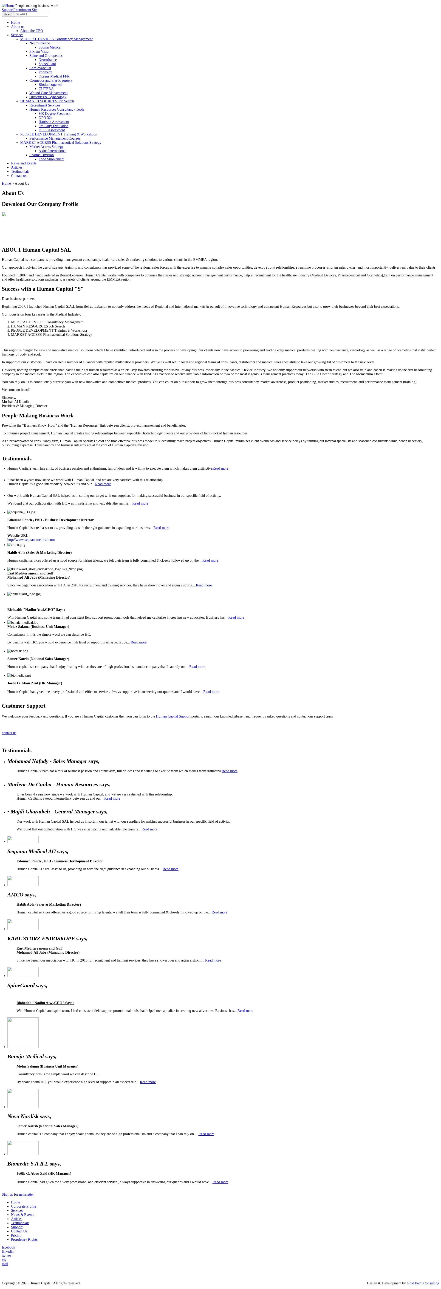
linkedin (8, 1251)
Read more (220, 468)
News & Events (22, 1215)
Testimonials (20, 171)
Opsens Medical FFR (54, 76)
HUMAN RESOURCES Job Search (47, 101)
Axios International (52, 151)
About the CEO (31, 31)
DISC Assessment (52, 130)
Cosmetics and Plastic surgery (51, 80)
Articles (16, 167)
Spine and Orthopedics (45, 55)
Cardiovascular (40, 68)
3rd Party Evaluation (53, 126)
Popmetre (45, 72)
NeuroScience (39, 43)
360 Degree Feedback (55, 113)
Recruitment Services (44, 105)
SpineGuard (47, 64)
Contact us (18, 176)
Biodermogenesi (50, 84)
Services (17, 35)
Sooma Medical (50, 47)
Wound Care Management (48, 93)
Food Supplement (51, 159)
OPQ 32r (45, 118)
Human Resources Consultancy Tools (56, 109)
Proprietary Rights (24, 1239)
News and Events (24, 163)
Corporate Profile (23, 1206)
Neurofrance (48, 60)
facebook (8, 1247)
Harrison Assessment (54, 122)
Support (7, 10)
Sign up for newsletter (18, 1194)
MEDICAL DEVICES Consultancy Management (56, 39)
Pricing (16, 1235)
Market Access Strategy (46, 147)
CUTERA (46, 89)
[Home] (8, 6)
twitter (6, 1255)
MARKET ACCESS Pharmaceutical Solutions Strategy (60, 142)
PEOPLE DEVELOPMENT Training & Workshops (58, 134)
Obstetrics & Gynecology (47, 97)
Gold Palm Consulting (423, 1283)
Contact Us (19, 1231)
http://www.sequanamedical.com (31, 540)
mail (5, 1264)
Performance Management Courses (54, 138)
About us (17, 27)
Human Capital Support (173, 716)
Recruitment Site (25, 10)
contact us (9, 733)
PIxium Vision (39, 51)
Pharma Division (41, 155)
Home (15, 22)
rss (4, 1260)
